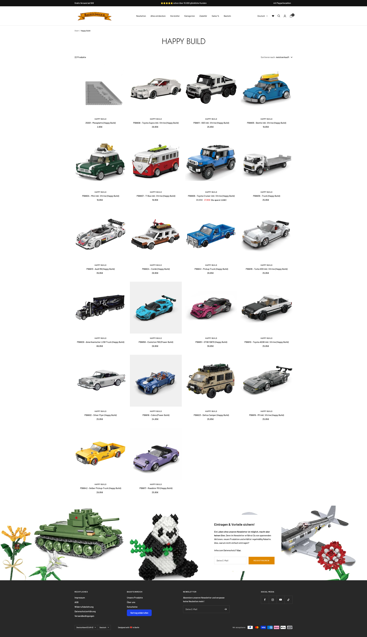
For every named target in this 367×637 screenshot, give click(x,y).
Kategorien (189, 16)
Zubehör (203, 16)
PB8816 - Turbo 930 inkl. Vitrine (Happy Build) (266, 269)
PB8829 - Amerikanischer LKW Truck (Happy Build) (100, 342)
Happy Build (100, 119)
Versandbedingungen (84, 616)
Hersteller (175, 16)
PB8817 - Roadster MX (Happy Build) (155, 488)
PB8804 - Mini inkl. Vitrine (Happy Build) (100, 196)
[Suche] (279, 16)
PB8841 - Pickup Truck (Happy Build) (211, 269)
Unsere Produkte (135, 597)
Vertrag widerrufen (139, 612)
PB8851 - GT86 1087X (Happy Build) (211, 342)
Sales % (215, 16)
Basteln (227, 16)
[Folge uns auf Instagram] (273, 600)
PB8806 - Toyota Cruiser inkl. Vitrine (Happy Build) (211, 196)
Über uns (131, 602)
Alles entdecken (158, 16)
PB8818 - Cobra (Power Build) (155, 415)
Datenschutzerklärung (85, 611)
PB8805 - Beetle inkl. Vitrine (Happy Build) (266, 122)
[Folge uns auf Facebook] (265, 600)
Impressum (80, 597)
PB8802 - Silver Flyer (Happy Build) (100, 415)
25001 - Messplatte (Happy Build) (100, 122)
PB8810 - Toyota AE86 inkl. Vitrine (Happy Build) (266, 342)
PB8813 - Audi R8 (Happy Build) (100, 269)
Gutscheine (132, 606)
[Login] (285, 16)
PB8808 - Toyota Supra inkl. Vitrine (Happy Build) (155, 122)
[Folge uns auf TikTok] (288, 600)
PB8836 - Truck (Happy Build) (266, 196)
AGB (76, 602)
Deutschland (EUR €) (84, 627)
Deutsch (261, 16)
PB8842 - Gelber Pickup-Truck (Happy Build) (100, 488)
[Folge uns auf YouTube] (281, 600)
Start (77, 31)
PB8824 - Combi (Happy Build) (156, 269)
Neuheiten (141, 16)
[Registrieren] (225, 609)
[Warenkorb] (291, 16)
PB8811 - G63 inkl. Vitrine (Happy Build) (211, 122)
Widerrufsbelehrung (84, 606)
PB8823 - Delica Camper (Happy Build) (211, 415)
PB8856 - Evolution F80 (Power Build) (156, 342)
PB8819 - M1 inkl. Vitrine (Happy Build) (266, 415)
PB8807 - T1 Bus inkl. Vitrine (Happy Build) (156, 196)
